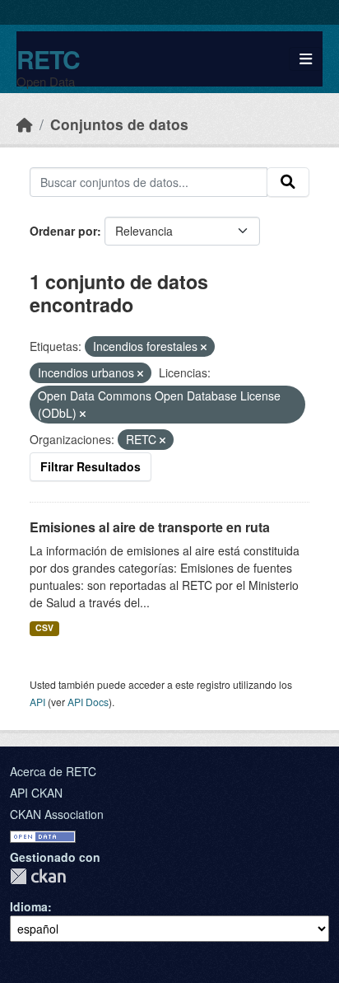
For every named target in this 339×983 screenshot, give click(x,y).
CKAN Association (57, 814)
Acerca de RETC (53, 771)
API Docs (88, 702)
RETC (48, 59)
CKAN (38, 876)
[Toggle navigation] (306, 59)
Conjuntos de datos (119, 124)
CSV (44, 627)
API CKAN (36, 792)
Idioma (29, 906)
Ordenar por (63, 230)
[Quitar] (204, 346)
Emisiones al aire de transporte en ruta (150, 526)
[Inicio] (24, 124)
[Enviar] (288, 182)
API (37, 702)
